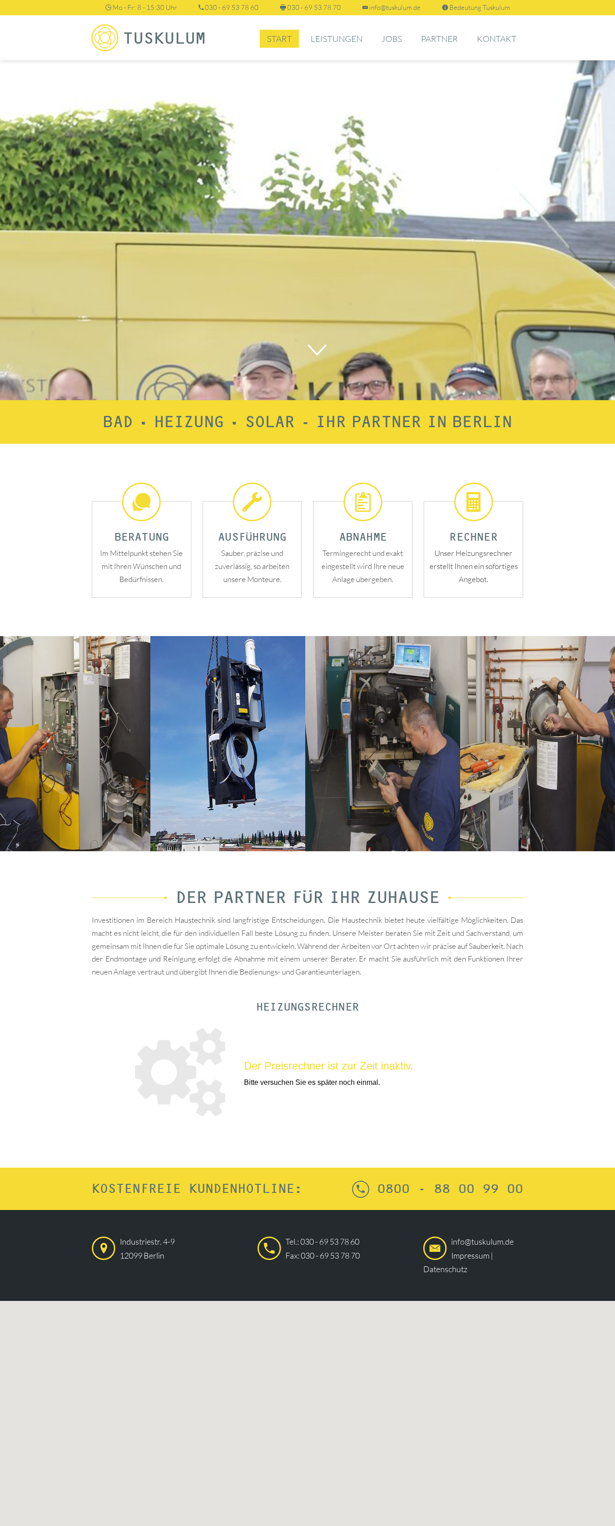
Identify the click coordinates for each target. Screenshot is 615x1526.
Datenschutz (445, 1269)
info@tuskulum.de (395, 7)
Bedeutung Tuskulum (479, 7)
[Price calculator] (307, 1073)
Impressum (470, 1255)
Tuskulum (164, 39)
